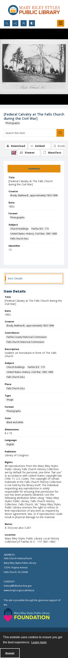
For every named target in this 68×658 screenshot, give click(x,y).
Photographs (13, 123)
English (10, 444)
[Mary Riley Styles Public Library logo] (34, 10)
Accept (9, 653)
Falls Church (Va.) (19, 238)
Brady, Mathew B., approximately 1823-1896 (34, 195)
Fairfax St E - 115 (40, 228)
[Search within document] (60, 133)
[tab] (34, 168)
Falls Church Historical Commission (25, 342)
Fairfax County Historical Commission (27, 337)
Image (10, 399)
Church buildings (19, 228)
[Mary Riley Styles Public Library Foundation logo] (27, 615)
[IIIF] (14, 152)
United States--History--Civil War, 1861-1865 (33, 233)
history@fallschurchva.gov (18, 585)
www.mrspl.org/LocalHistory (19, 590)
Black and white (15, 422)
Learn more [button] (39, 642)
